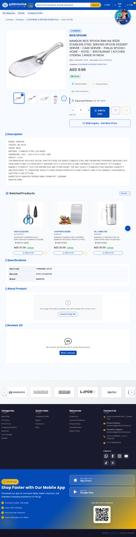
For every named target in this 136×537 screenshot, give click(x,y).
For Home (5, 420)
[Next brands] (132, 392)
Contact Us (73, 416)
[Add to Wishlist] (115, 110)
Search (95, 5)
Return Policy (74, 431)
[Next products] (127, 228)
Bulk (108, 5)
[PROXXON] (40, 392)
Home (10, 19)
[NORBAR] (111, 392)
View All (123, 193)
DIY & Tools (6, 424)
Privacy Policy (74, 424)
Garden (4, 438)
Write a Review (68, 353)
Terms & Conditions (77, 420)
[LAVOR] (87, 392)
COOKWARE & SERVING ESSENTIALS (43, 19)
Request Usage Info (68, 314)
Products (20, 19)
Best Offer (5, 416)
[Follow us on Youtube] (126, 456)
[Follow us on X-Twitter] (112, 463)
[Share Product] (126, 110)
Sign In (38, 420)
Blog (37, 427)
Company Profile (42, 416)
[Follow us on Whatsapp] (106, 456)
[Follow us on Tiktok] (106, 463)
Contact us (39, 424)
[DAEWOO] (17, 392)
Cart (132, 4)
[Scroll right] (64, 98)
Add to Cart (101, 112)
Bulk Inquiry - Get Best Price (101, 123)
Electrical (5, 431)
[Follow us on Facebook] (112, 456)
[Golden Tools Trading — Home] (17, 5)
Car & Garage (6, 435)
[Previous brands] (4, 392)
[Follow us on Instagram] (119, 456)
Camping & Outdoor (9, 427)
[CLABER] (64, 392)
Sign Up (120, 5)
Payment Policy (75, 427)
